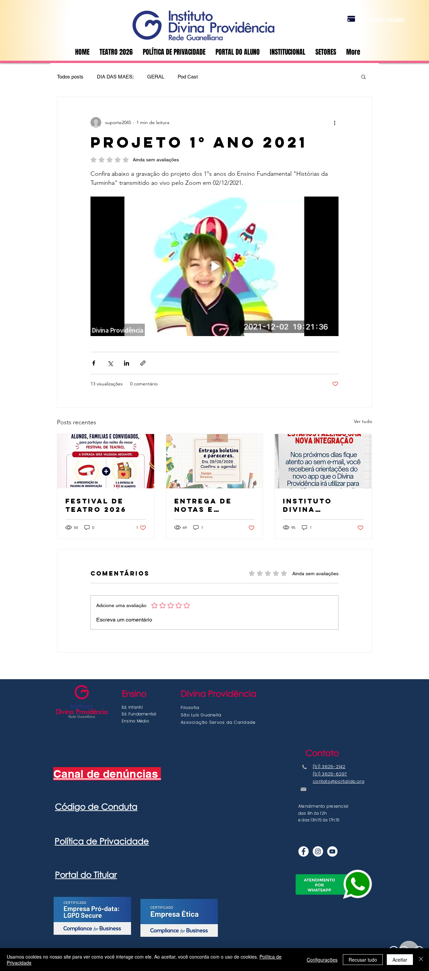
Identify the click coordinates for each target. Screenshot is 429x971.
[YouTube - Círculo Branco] (332, 851)
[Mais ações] (334, 122)
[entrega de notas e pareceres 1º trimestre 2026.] (214, 461)
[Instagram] (318, 851)
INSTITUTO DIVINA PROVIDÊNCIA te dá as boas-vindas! (321, 505)
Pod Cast (188, 76)
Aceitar (399, 959)
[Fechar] (421, 960)
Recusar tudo (363, 959)
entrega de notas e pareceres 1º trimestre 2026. (214, 505)
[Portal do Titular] (351, 18)
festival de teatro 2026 (95, 505)
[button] (325, 52)
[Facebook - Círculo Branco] (303, 851)
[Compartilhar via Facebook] (93, 363)
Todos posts (70, 76)
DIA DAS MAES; (115, 76)
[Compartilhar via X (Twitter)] (110, 363)
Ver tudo (363, 421)
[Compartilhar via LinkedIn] (126, 363)
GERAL (155, 76)
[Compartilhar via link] (143, 363)
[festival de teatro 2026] (105, 461)
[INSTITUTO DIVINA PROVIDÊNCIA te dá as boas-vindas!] (323, 461)
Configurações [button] (322, 959)
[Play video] (214, 266)
